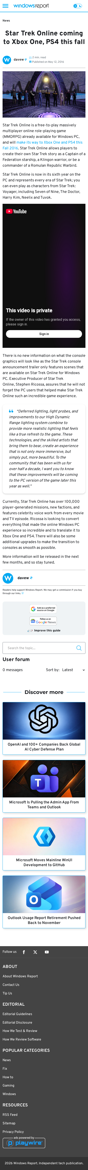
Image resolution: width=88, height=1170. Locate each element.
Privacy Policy (13, 1132)
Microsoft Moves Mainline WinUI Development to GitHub (44, 863)
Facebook (24, 952)
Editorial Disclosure (17, 1023)
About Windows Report (20, 976)
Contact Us (11, 985)
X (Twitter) (35, 952)
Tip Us (7, 993)
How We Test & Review (20, 1031)
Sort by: (52, 670)
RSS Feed (10, 1115)
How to (8, 1077)
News (6, 21)
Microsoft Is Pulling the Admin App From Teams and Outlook (44, 805)
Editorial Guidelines (17, 1014)
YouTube (47, 952)
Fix (5, 1069)
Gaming (8, 1086)
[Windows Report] (31, 6)
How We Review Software (22, 1039)
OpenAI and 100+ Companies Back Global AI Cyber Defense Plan (44, 747)
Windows (9, 1094)
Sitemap (9, 1123)
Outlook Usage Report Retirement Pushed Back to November (44, 920)
